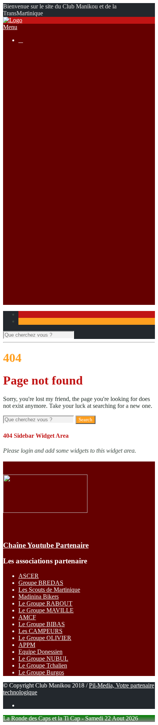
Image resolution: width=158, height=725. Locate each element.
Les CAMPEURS (40, 631)
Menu (10, 27)
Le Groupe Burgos (41, 672)
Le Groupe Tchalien (42, 665)
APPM (26, 645)
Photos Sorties (51, 163)
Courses (28, 108)
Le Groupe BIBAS (41, 624)
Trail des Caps (51, 246)
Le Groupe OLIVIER (44, 638)
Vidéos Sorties (51, 170)
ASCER (28, 576)
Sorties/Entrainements (44, 149)
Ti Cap (42, 204)
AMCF (27, 617)
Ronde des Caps (53, 198)
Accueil (27, 53)
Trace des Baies (53, 253)
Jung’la (42, 225)
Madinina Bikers (38, 596)
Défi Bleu (46, 239)
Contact (27, 294)
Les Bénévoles (51, 67)
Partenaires (31, 287)
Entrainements (51, 177)
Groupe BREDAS (40, 582)
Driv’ (40, 191)
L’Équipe (45, 80)
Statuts (42, 101)
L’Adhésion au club (58, 73)
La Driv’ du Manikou (60, 122)
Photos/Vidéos (35, 260)
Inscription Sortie (54, 156)
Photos (42, 266)
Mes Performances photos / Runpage (78, 280)
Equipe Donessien (40, 651)
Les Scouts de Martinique (49, 589)
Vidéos (42, 273)
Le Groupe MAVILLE (46, 610)
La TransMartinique (58, 115)
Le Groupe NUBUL (43, 658)
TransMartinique (54, 218)
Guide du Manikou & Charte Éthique (79, 87)
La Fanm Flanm (53, 136)
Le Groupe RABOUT (45, 603)
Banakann (46, 232)
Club (24, 60)
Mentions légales (54, 94)
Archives (45, 142)
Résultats (29, 184)
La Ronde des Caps (57, 129)
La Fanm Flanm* (55, 211)
